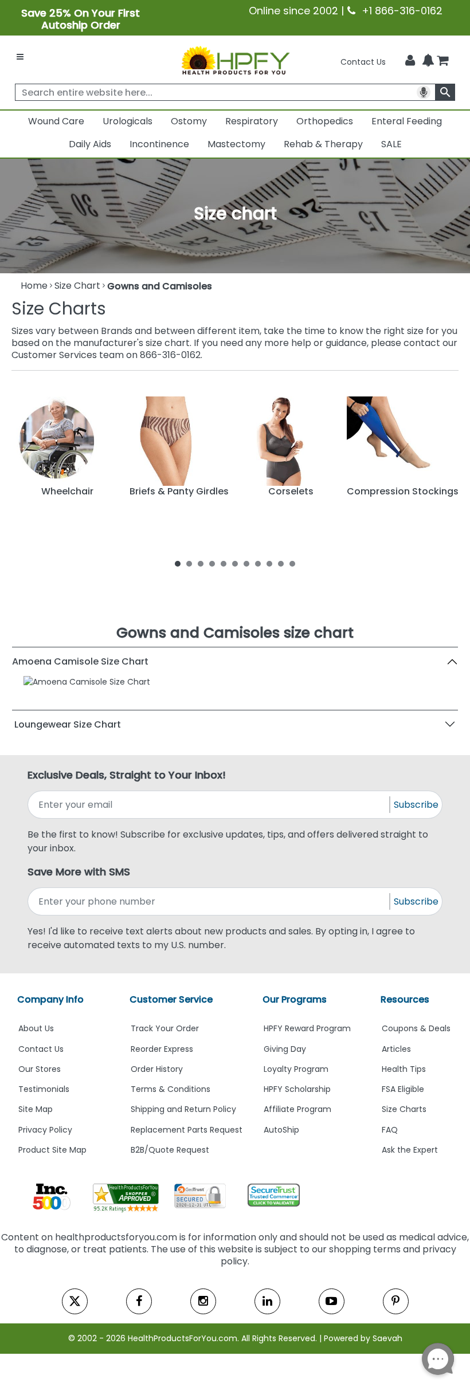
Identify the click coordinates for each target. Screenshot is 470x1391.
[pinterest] (396, 1301)
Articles (396, 1049)
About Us (36, 1028)
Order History (157, 1069)
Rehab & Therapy (323, 144)
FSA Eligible (403, 1089)
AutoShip (281, 1129)
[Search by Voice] (423, 92)
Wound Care (56, 121)
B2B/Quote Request (170, 1150)
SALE (391, 144)
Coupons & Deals (416, 1028)
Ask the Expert (410, 1150)
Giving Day (285, 1049)
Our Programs (295, 999)
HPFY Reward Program (307, 1028)
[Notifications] (428, 61)
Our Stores (39, 1069)
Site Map (35, 1109)
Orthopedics (324, 121)
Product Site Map (52, 1150)
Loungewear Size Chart (67, 724)
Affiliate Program (297, 1109)
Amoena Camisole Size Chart (80, 661)
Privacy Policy (45, 1129)
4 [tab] (212, 563)
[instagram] (203, 1301)
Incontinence (159, 144)
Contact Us (363, 62)
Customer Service (171, 999)
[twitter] (75, 1301)
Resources (405, 999)
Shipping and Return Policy (183, 1109)
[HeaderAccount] (410, 60)
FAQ (390, 1129)
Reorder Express (162, 1049)
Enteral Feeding (406, 121)
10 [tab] (281, 563)
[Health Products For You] (235, 59)
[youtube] (331, 1301)
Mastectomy (236, 144)
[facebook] (139, 1301)
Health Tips (404, 1069)
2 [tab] (189, 563)
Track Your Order (165, 1028)
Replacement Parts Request (186, 1129)
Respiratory (251, 121)
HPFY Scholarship (297, 1089)
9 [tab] (269, 563)
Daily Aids (90, 144)
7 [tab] (246, 563)
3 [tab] (200, 563)
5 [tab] (223, 563)
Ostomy (189, 121)
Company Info (50, 999)
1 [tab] (177, 563)
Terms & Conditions (170, 1089)
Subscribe (416, 804)
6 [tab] (235, 563)
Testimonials (43, 1089)
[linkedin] (267, 1301)
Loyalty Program (296, 1069)
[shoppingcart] (442, 62)
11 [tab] (292, 563)
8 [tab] (258, 563)
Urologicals (127, 121)
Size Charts (404, 1109)
